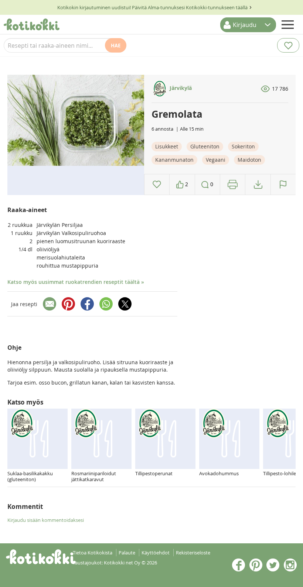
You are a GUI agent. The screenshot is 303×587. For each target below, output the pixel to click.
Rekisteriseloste (193, 552)
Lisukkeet (166, 146)
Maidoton (249, 159)
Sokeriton (243, 146)
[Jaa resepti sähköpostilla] (49, 304)
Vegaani (215, 159)
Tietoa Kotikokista (92, 552)
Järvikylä (180, 87)
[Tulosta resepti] (232, 184)
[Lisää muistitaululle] (156, 184)
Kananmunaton (174, 159)
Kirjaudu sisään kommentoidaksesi (45, 520)
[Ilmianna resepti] (283, 184)
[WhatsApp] (106, 304)
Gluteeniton (204, 146)
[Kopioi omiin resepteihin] (258, 184)
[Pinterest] (68, 304)
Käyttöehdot (156, 552)
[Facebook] (87, 304)
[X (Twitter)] (125, 304)
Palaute (127, 552)
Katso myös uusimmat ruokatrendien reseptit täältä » (75, 281)
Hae (115, 45)
